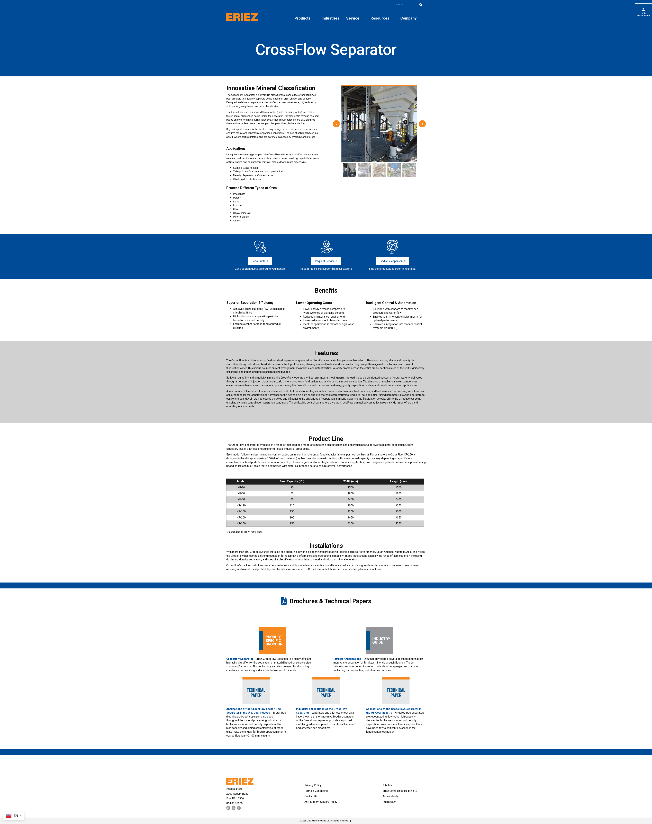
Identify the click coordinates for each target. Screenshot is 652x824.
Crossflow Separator (239, 658)
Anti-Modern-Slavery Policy (320, 801)
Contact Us (310, 796)
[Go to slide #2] (364, 170)
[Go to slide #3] (379, 170)
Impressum (389, 801)
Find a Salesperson (643, 14)
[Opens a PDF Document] (272, 653)
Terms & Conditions (316, 790)
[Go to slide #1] (349, 170)
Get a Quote (259, 261)
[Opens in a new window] (228, 809)
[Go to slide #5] (409, 170)
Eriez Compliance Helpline (398, 790)
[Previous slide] (336, 123)
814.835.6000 (234, 803)
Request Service (325, 261)
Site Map (388, 785)
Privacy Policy (312, 785)
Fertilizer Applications (347, 658)
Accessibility (390, 796)
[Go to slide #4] (394, 170)
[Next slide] (422, 123)
